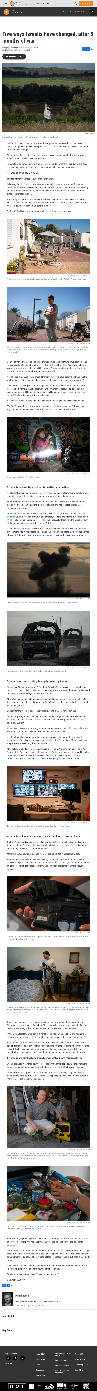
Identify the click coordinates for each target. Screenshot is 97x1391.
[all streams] (93, 11)
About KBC (79, 1354)
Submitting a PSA (81, 1365)
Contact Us (40, 1370)
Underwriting (40, 1375)
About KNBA (40, 1354)
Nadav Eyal (74, 702)
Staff (38, 1365)
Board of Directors (81, 1359)
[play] (6, 11)
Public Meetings (61, 1360)
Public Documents (62, 1365)
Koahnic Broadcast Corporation (62, 1371)
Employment (40, 1359)
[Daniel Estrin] (7, 1299)
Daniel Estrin (15, 47)
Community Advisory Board (63, 1354)
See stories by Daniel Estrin (29, 1305)
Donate (87, 3)
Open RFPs (79, 1370)
